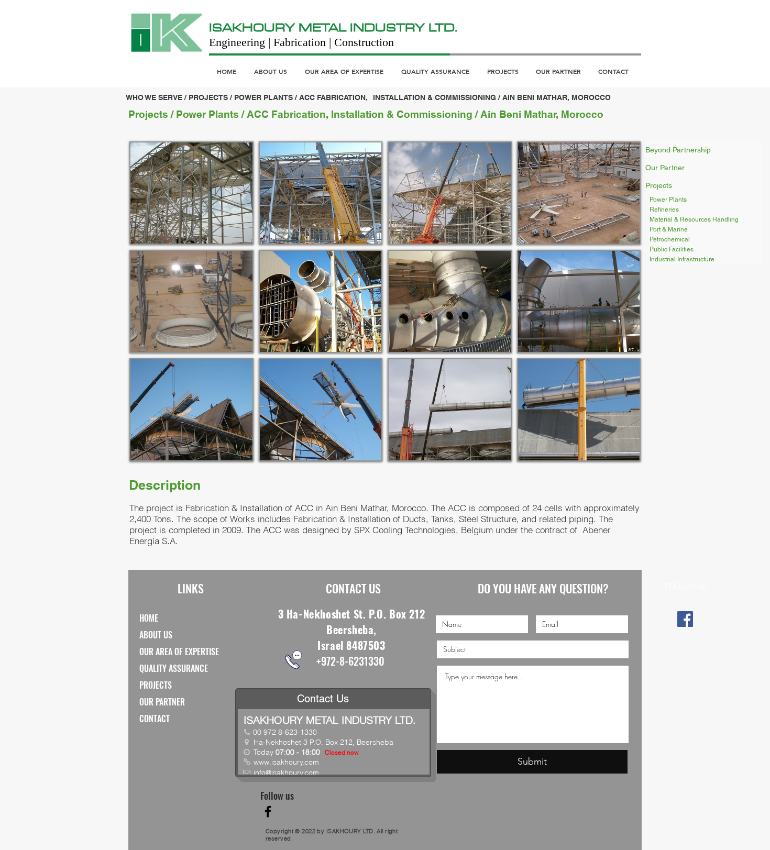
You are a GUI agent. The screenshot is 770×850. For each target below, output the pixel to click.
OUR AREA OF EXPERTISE (179, 651)
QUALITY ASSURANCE (173, 668)
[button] (191, 193)
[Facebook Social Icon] (685, 619)
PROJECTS (155, 685)
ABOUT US (155, 634)
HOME (148, 618)
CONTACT (154, 718)
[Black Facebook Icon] (268, 811)
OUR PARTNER (162, 702)
